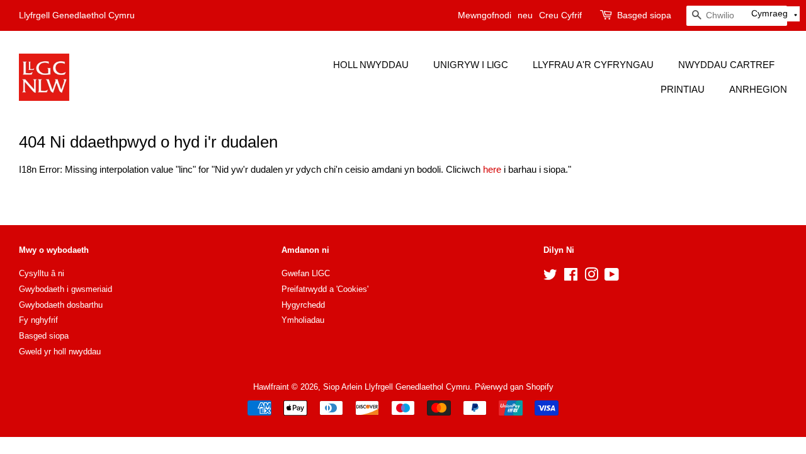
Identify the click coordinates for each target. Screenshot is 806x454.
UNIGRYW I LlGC (470, 64)
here (492, 169)
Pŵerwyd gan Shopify (514, 387)
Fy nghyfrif (38, 320)
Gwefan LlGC (305, 273)
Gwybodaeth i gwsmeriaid (65, 289)
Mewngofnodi (484, 15)
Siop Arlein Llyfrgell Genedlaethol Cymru (396, 387)
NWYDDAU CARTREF (726, 64)
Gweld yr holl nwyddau (60, 351)
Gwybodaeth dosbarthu (61, 305)
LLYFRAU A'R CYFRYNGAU (593, 64)
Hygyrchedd (303, 305)
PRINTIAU (683, 89)
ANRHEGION (758, 89)
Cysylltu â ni (41, 273)
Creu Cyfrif (560, 15)
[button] (774, 13)
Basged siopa (644, 15)
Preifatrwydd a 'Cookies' (324, 289)
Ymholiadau (302, 320)
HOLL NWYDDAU (371, 64)
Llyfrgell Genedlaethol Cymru (77, 15)
